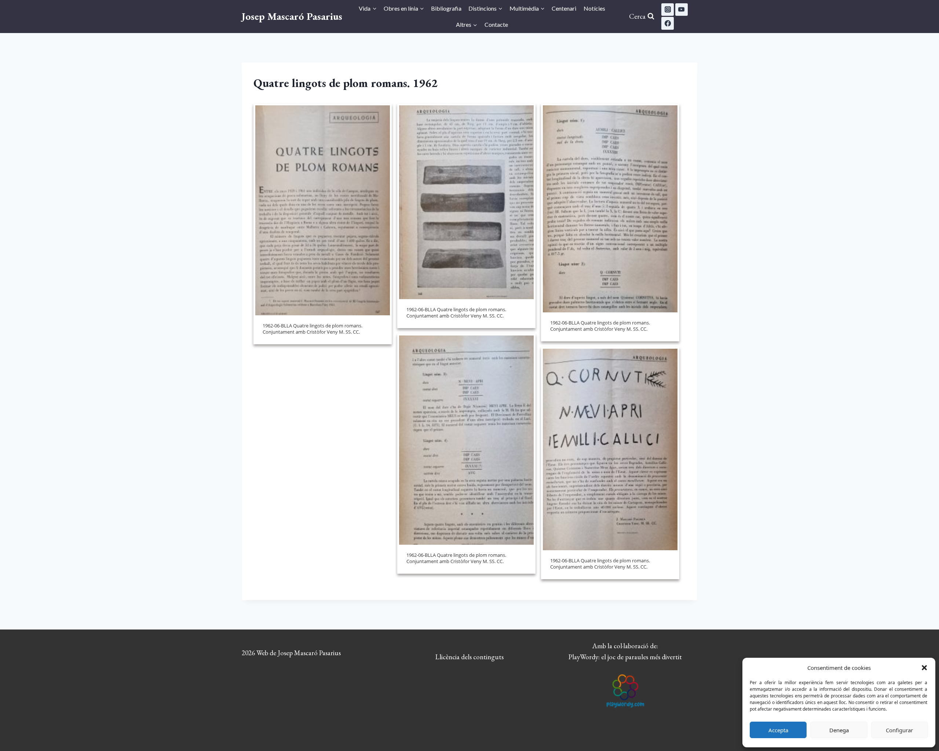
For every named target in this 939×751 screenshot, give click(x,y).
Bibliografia (446, 8)
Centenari (564, 8)
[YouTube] (681, 9)
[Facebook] (667, 23)
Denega (839, 730)
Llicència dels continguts (469, 656)
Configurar (899, 730)
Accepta (778, 730)
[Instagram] (667, 9)
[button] (924, 667)
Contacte (496, 24)
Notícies (594, 8)
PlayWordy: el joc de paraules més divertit (625, 656)
